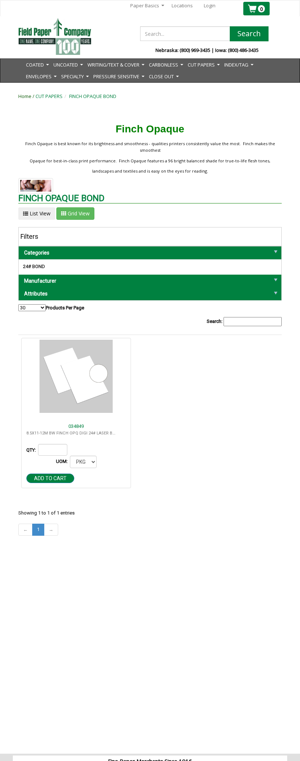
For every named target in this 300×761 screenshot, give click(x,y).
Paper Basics (147, 5)
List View (39, 213)
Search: (215, 321)
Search (249, 33)
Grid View (78, 213)
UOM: (62, 461)
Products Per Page (65, 307)
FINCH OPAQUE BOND (92, 96)
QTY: (31, 450)
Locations (182, 5)
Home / (26, 96)
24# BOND (34, 266)
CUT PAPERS (49, 96)
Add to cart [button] (50, 478)
